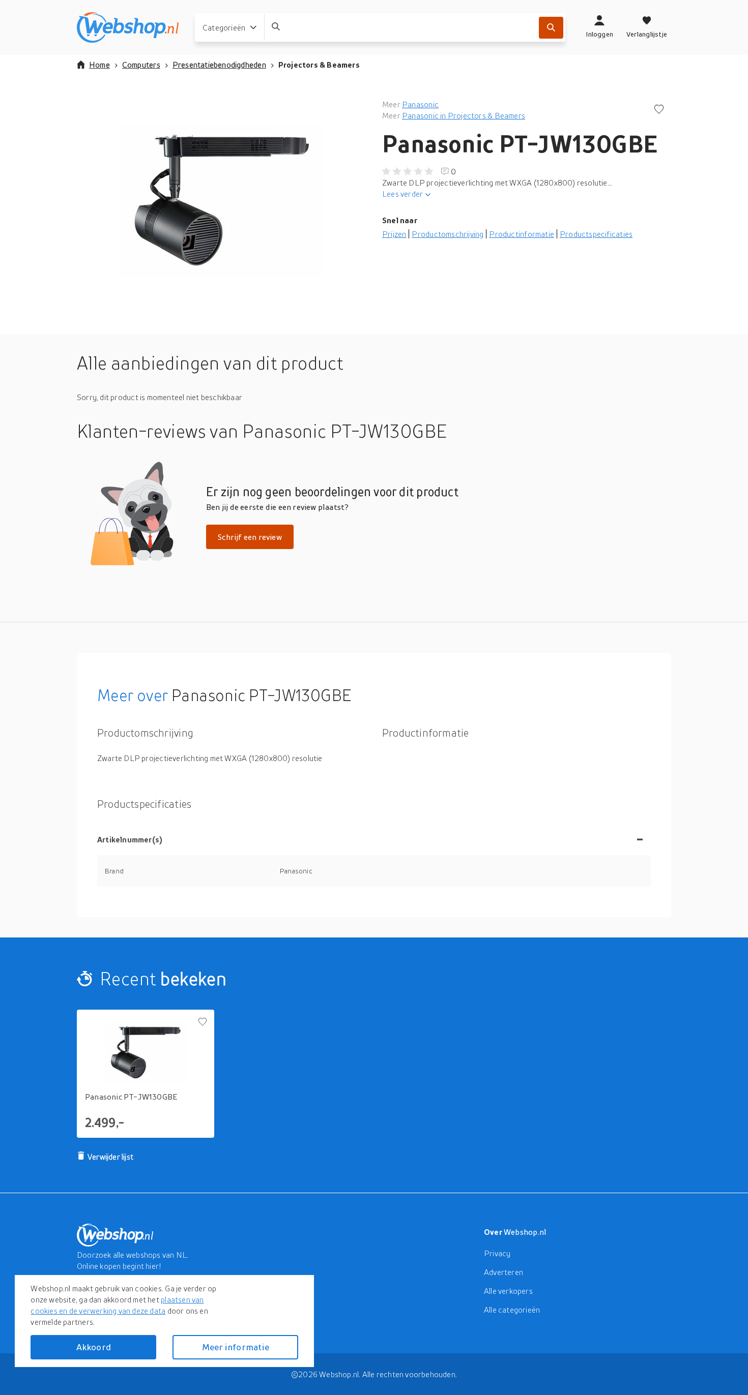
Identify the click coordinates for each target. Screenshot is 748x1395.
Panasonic (420, 104)
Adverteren (503, 1272)
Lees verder (402, 193)
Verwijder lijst (110, 1156)
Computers (141, 64)
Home (99, 64)
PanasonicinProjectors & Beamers (463, 115)
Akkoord (93, 1347)
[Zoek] (551, 28)
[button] (221, 200)
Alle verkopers (508, 1290)
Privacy (497, 1253)
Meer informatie (235, 1347)
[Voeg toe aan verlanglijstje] (659, 110)
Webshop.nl (525, 1231)
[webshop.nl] (128, 27)
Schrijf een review (250, 536)
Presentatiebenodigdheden (219, 64)
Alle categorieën (512, 1309)
